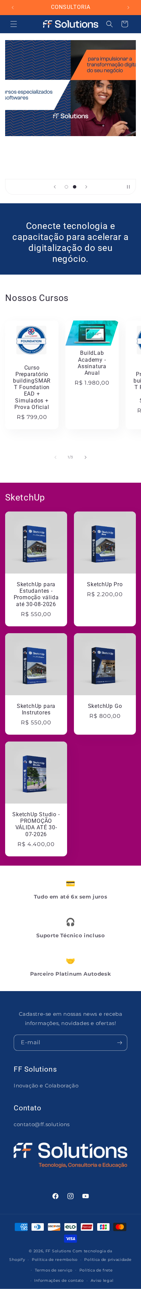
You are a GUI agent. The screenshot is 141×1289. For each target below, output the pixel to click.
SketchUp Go (105, 706)
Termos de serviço (54, 1270)
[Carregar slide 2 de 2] (74, 187)
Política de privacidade (107, 1259)
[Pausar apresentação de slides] (128, 186)
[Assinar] (119, 1043)
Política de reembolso (55, 1259)
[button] (13, 24)
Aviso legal (102, 1280)
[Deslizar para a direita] (85, 457)
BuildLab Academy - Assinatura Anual (92, 363)
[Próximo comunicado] (128, 7)
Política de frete (96, 1270)
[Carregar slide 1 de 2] (66, 187)
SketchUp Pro (105, 584)
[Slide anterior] (54, 186)
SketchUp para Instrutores (36, 709)
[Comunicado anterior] (12, 7)
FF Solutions (58, 1251)
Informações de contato (59, 1280)
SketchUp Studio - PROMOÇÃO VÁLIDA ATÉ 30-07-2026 (36, 824)
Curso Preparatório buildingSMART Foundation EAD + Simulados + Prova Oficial (32, 387)
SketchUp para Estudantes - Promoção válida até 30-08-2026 (36, 594)
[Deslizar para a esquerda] (55, 457)
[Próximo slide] (86, 186)
